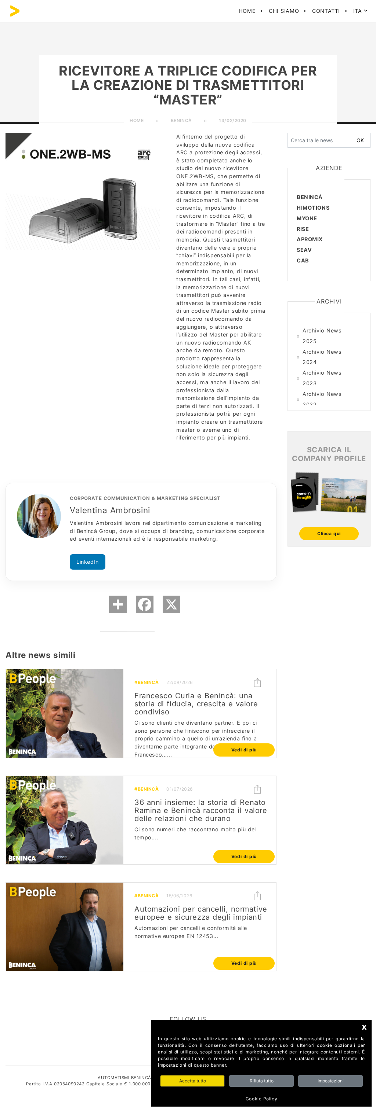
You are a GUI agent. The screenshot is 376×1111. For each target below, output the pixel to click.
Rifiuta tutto (262, 1081)
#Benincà (146, 682)
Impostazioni (331, 1081)
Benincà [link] (181, 120)
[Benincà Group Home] (15, 11)
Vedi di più (244, 750)
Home (247, 11)
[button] (257, 682)
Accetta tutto (192, 1081)
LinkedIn (87, 562)
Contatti (326, 11)
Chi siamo (284, 11)
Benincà (310, 197)
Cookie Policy (261, 1098)
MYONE (307, 218)
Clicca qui (329, 533)
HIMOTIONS (313, 208)
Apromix (310, 239)
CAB (303, 260)
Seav (304, 250)
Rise (303, 229)
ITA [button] (358, 11)
